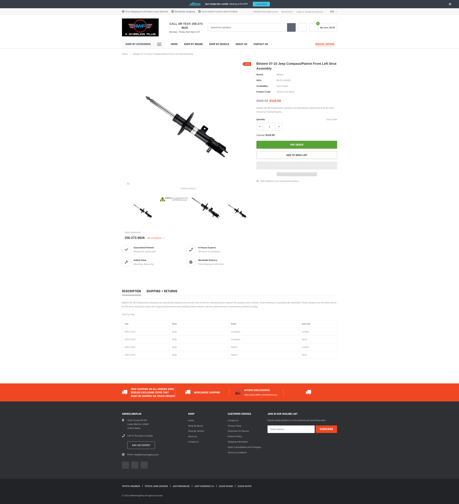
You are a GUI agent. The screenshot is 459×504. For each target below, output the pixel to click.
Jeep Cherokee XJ (204, 486)
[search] (291, 27)
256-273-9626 (230, 11)
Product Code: (263, 92)
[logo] (140, 27)
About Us (241, 44)
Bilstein (280, 74)
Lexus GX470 (245, 486)
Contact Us (261, 44)
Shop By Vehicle (219, 44)
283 (262, 181)
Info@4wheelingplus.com (265, 11)
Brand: (259, 74)
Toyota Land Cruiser (157, 486)
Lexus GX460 (226, 486)
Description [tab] (131, 291)
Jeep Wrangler (181, 486)
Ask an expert (141, 445)
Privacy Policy (234, 426)
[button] (296, 165)
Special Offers (324, 44)
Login (299, 12)
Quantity (260, 119)
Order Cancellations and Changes (244, 447)
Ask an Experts (154, 238)
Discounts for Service (238, 431)
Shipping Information (238, 442)
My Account (287, 12)
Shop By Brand (193, 44)
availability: (262, 86)
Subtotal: (260, 135)
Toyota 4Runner (131, 486)
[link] (302, 27)
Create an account (314, 12)
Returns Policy (235, 436)
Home (174, 44)
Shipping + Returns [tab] (161, 291)
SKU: (259, 80)
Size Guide (331, 119)
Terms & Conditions (237, 452)
